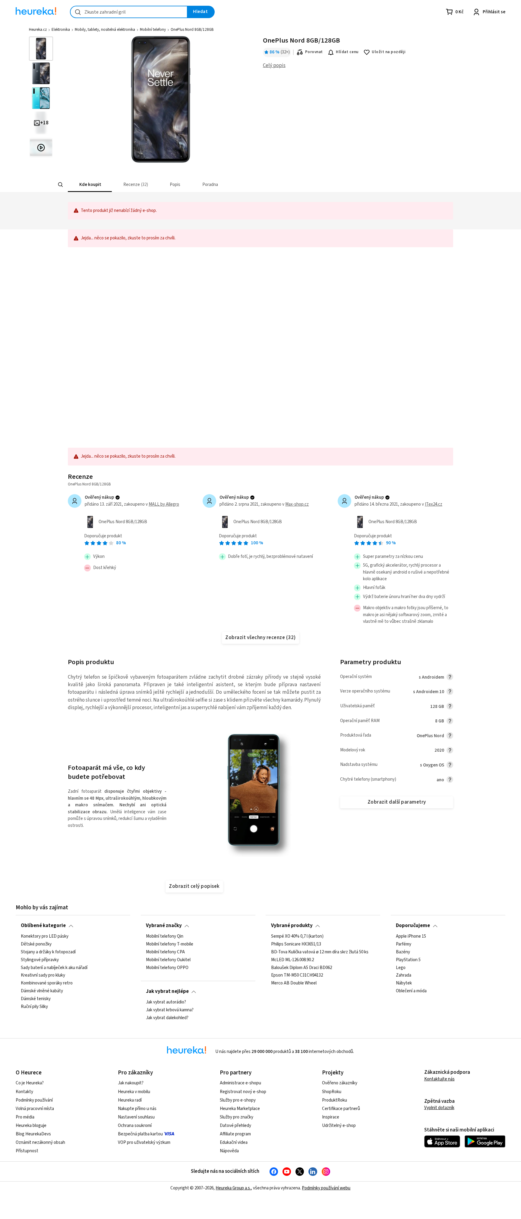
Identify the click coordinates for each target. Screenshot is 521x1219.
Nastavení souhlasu (136, 1117)
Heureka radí (130, 1100)
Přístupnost (27, 1151)
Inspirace (330, 1117)
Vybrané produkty (292, 925)
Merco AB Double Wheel (294, 983)
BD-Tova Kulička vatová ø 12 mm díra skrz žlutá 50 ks (319, 952)
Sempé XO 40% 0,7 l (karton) (297, 936)
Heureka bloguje (31, 1125)
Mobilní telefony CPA (165, 952)
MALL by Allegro (164, 504)
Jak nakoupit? (131, 1083)
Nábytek (404, 983)
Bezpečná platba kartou (140, 1134)
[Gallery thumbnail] (41, 48)
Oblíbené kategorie (43, 925)
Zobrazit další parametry (397, 802)
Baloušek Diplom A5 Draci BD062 (301, 968)
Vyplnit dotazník (439, 1108)
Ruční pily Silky (34, 1006)
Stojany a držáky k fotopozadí (48, 952)
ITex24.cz (433, 504)
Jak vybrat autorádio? (166, 1002)
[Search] (60, 185)
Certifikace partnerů (341, 1108)
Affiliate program (235, 1134)
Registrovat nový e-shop (243, 1092)
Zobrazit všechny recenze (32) (260, 637)
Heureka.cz (38, 29)
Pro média (25, 1117)
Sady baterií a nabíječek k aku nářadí (54, 968)
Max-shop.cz (297, 504)
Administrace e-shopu (240, 1083)
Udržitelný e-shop (339, 1125)
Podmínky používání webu (326, 1188)
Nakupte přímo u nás (137, 1108)
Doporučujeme (413, 925)
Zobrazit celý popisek (194, 886)
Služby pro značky (236, 1117)
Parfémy (403, 944)
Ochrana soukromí (135, 1125)
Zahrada (403, 975)
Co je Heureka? (30, 1083)
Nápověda (229, 1151)
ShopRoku (331, 1092)
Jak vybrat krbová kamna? (170, 1010)
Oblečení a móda (411, 991)
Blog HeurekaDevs (33, 1134)
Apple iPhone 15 (411, 936)
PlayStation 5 (408, 960)
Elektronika (61, 29)
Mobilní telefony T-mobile (169, 944)
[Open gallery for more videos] (41, 147)
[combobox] (129, 12)
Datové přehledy (235, 1125)
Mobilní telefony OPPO (167, 968)
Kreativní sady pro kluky (43, 975)
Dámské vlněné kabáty (42, 991)
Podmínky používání (34, 1100)
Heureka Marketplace (240, 1108)
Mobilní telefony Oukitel (168, 960)
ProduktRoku (334, 1100)
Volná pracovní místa (35, 1108)
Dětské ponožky (36, 944)
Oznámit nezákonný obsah (40, 1142)
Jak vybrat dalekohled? (167, 1018)
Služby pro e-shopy (238, 1100)
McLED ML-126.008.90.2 (292, 960)
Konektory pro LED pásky (44, 936)
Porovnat (314, 52)
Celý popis (274, 65)
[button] (90, 184)
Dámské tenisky (36, 999)
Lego (401, 968)
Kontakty (24, 1092)
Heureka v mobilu (134, 1092)
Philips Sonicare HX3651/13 (296, 944)
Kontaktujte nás (439, 1079)
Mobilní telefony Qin (164, 936)
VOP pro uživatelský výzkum (144, 1142)
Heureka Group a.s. (233, 1188)
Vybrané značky (164, 925)
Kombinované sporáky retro (47, 983)
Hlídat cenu (347, 52)
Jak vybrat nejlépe (167, 991)
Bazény (403, 952)
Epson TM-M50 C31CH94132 (297, 975)
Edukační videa (234, 1142)
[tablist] (220, 184)
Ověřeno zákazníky (339, 1083)
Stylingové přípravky (40, 960)
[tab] (90, 184)
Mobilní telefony (153, 29)
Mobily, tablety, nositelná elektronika (105, 29)
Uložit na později (389, 52)
